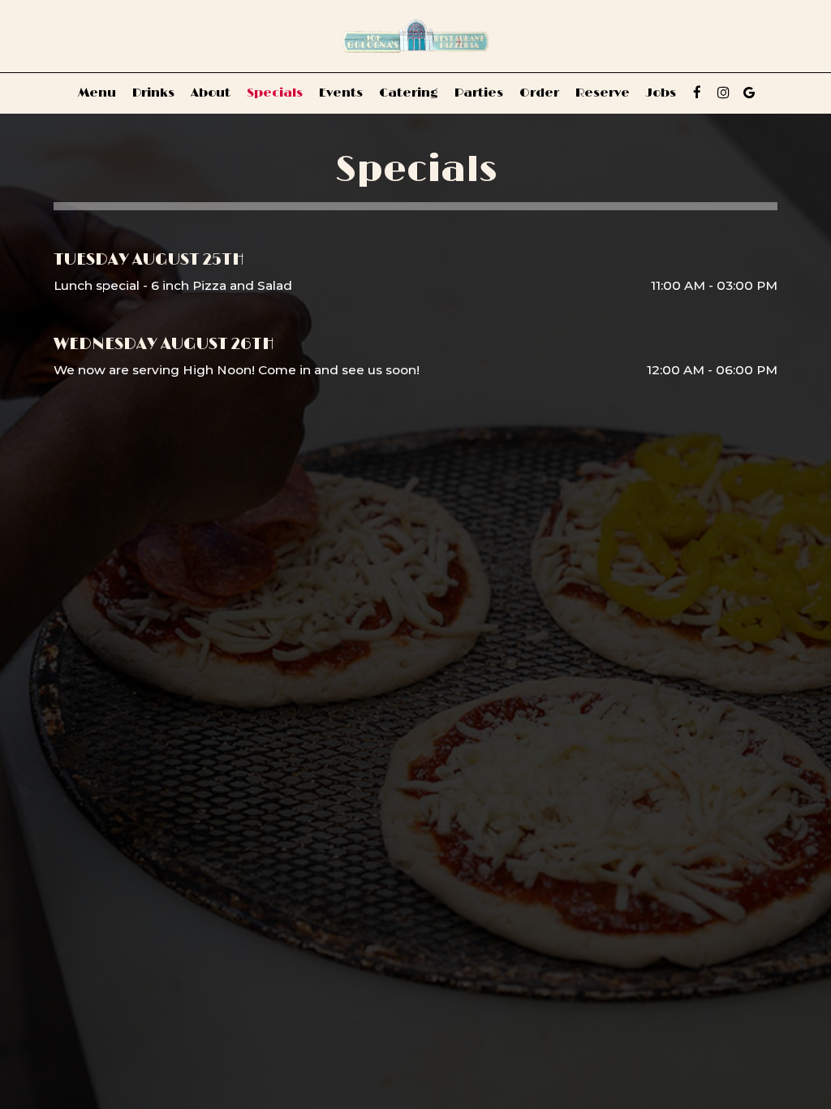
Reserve (602, 93)
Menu (97, 93)
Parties (478, 93)
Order (539, 93)
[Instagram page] (723, 93)
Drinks (153, 93)
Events (341, 93)
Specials (275, 93)
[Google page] (749, 93)
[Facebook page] (697, 93)
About (210, 93)
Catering (408, 93)
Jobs (661, 93)
